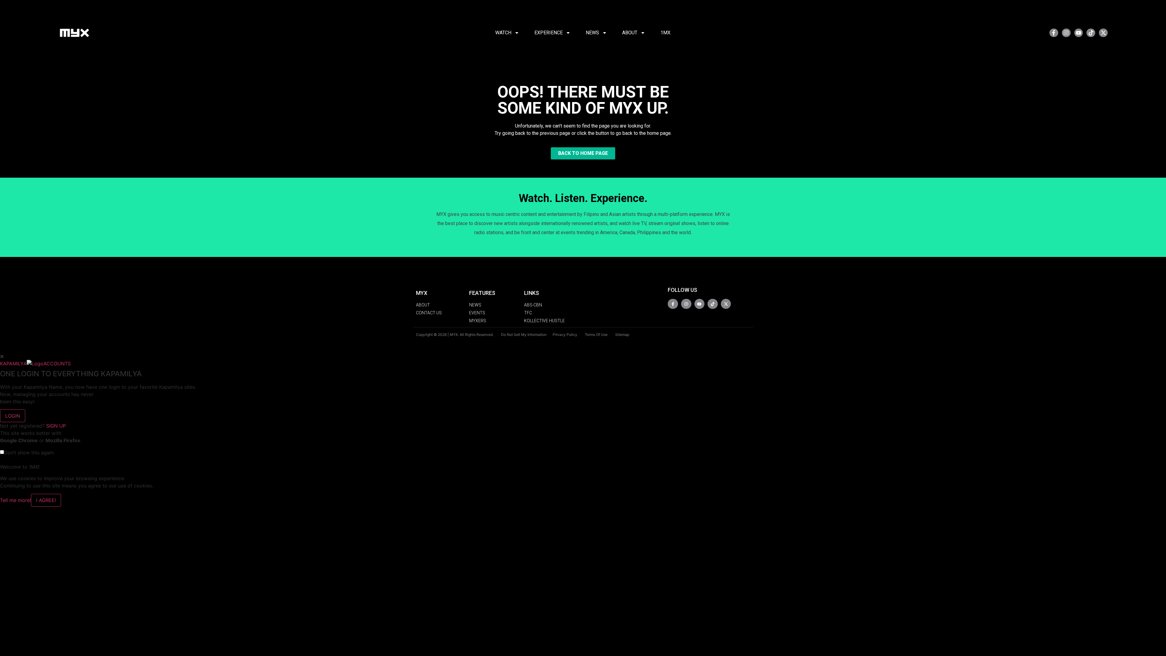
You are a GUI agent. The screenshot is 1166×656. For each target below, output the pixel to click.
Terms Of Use (596, 334)
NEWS (592, 33)
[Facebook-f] (1053, 33)
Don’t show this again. (29, 452)
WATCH (503, 33)
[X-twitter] (1103, 33)
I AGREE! (46, 500)
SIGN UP (56, 426)
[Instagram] (1066, 33)
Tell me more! (15, 500)
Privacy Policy (565, 334)
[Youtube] (1078, 33)
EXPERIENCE (548, 33)
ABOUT (629, 33)
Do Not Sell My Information (524, 334)
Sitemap (622, 334)
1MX (665, 33)
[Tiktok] (1090, 33)
